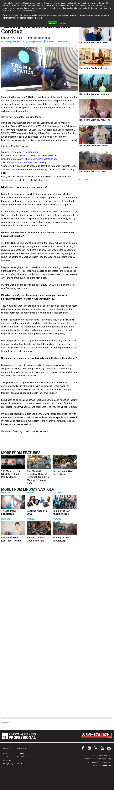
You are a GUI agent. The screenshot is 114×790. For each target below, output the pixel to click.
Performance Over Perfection (63, 473)
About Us (6, 757)
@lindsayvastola (33, 41)
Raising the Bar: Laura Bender (93, 68)
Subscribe (20, 753)
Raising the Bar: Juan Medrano (94, 94)
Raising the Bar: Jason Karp (61, 539)
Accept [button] (52, 22)
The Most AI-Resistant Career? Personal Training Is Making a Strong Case (38, 477)
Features (31, 453)
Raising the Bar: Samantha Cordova (35, 28)
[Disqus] (39, 585)
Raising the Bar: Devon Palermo (36, 539)
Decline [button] (63, 22)
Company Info (7, 748)
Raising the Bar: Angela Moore (61, 512)
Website (63, 41)
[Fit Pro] (19, 736)
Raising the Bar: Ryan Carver (93, 146)
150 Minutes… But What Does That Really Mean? (11, 474)
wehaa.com (106, 766)
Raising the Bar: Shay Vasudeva (94, 120)
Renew (19, 760)
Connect (49, 41)
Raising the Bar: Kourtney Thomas (11, 539)
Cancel (19, 764)
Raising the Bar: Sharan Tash (93, 42)
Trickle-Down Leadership (8, 512)
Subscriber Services (23, 748)
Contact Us (7, 760)
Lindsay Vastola (11, 41)
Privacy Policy (30, 10)
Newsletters (21, 757)
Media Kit (6, 753)
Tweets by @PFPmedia (85, 180)
